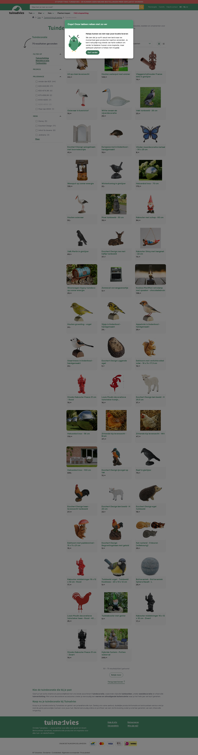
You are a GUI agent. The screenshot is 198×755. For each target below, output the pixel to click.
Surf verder (93, 52)
